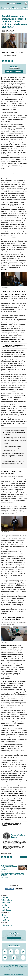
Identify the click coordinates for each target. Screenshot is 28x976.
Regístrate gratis (10, 888)
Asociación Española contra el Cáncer (14, 430)
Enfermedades (6, 8)
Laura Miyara (4, 869)
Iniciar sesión (19, 888)
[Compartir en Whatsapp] (3, 61)
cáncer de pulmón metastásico (13, 86)
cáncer (19, 128)
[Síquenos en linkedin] (23, 951)
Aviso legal (5, 973)
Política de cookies (21, 973)
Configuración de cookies (19, 974)
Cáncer (9, 853)
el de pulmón (11, 734)
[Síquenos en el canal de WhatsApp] (23, 957)
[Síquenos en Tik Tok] (14, 957)
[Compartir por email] (6, 61)
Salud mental (6, 897)
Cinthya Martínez (10, 30)
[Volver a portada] (14, 3)
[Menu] (2, 3)
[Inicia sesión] (26, 3)
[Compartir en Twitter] (12, 61)
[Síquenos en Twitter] (11, 951)
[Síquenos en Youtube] (5, 957)
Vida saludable (17, 8)
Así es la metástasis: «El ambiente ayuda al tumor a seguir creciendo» (11, 824)
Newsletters (5, 917)
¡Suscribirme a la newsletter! (14, 71)
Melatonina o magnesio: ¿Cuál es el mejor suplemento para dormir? (9, 866)
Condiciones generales (8, 974)
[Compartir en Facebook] (9, 61)
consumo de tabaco (6, 791)
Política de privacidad (12, 973)
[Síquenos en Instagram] (17, 951)
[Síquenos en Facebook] (5, 951)
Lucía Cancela (4, 877)
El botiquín (5, 907)
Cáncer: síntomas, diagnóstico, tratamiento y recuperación (13, 345)
